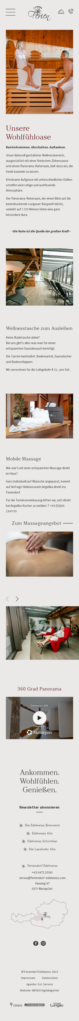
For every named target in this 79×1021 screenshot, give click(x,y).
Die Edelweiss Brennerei (42, 825)
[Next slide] (18, 598)
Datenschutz (50, 978)
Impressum (28, 978)
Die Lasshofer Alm (42, 849)
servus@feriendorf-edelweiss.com (42, 878)
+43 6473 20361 (42, 872)
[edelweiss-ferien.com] (39, 13)
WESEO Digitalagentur (45, 990)
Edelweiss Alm (42, 833)
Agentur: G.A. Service (39, 984)
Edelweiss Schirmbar (42, 841)
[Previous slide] (8, 598)
